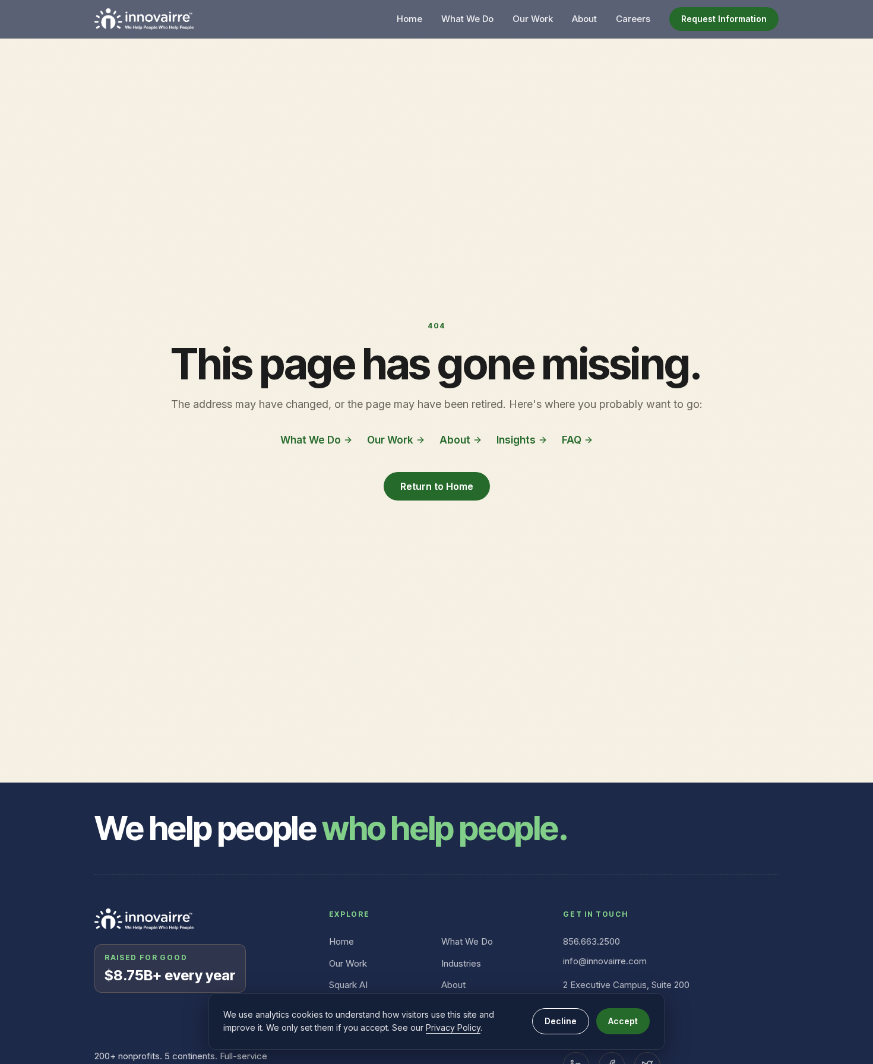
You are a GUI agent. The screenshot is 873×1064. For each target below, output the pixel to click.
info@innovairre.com (605, 961)
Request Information (724, 19)
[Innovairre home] (144, 19)
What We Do (467, 18)
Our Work (533, 18)
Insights (516, 440)
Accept (623, 1021)
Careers (633, 18)
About (584, 18)
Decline (561, 1021)
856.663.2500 (591, 941)
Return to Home (436, 486)
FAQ (571, 440)
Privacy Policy (453, 1027)
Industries (461, 963)
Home (409, 18)
